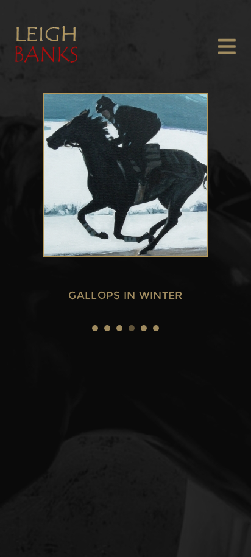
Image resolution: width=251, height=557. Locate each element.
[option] (125, 176)
